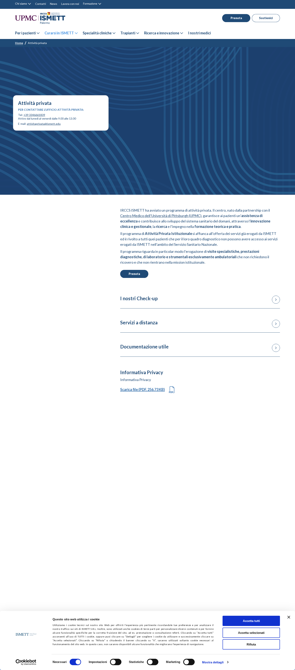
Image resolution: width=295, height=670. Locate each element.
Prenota (236, 18)
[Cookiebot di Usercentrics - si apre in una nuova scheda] (26, 662)
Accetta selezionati (251, 632)
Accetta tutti (251, 621)
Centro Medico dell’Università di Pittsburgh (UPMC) (160, 215)
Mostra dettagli (213, 662)
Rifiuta (251, 644)
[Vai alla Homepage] (40, 18)
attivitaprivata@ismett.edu (44, 123)
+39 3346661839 (34, 115)
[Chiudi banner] (288, 617)
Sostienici (266, 18)
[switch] (115, 662)
